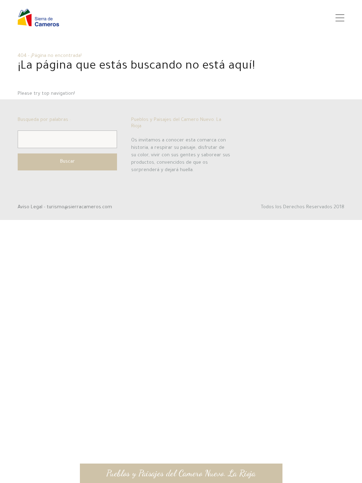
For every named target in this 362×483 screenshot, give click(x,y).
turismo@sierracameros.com (79, 207)
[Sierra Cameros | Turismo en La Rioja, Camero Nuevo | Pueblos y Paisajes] (38, 23)
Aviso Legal (31, 207)
